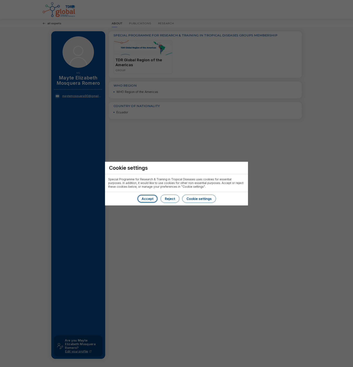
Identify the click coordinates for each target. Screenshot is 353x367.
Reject (170, 199)
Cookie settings (199, 199)
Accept (147, 199)
